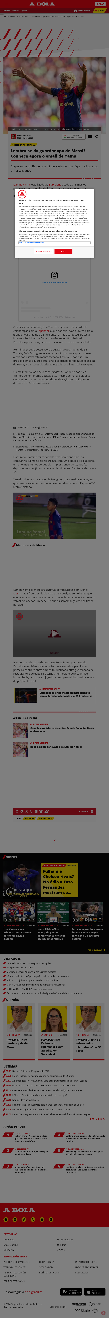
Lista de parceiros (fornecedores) (31, 243)
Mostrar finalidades (44, 251)
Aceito (63, 251)
